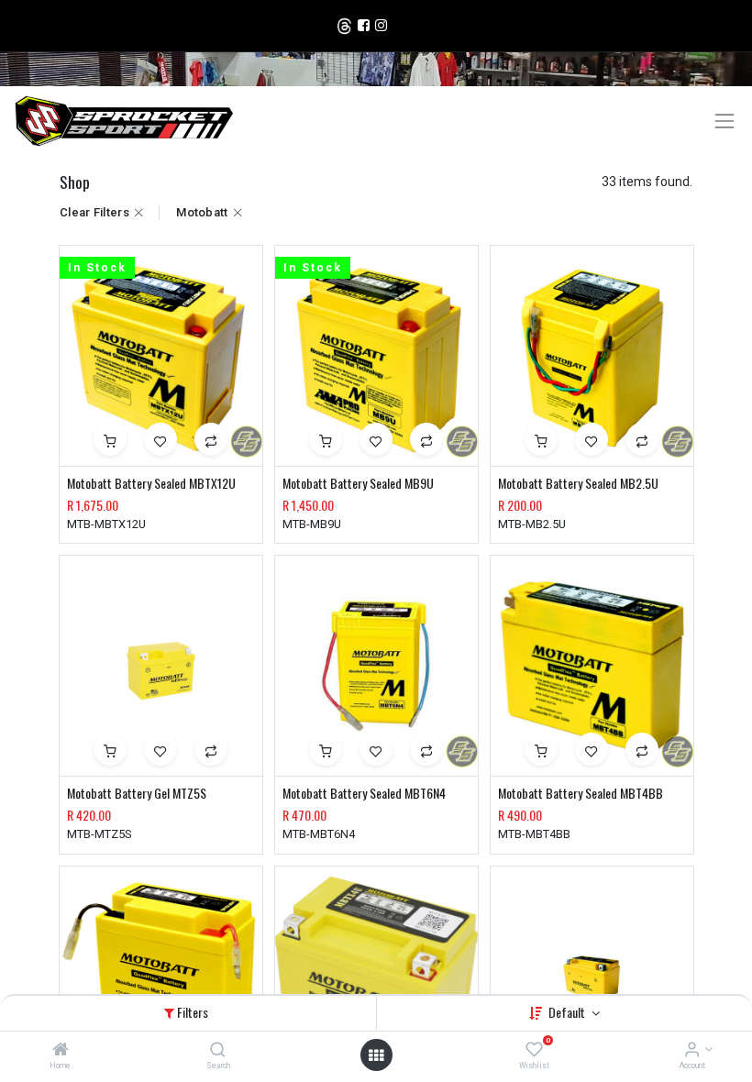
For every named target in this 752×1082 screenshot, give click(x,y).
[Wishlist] (534, 1050)
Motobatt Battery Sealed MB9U (358, 483)
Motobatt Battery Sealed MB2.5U (578, 483)
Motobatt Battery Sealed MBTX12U (151, 483)
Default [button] (568, 1011)
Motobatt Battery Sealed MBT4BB (580, 793)
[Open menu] (376, 1055)
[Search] (218, 1050)
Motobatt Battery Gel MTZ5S (136, 793)
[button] (110, 439)
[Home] (60, 1050)
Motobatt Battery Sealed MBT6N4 (364, 793)
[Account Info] (692, 1050)
